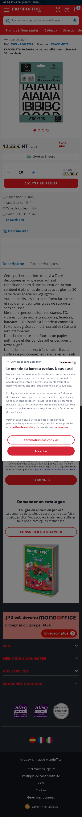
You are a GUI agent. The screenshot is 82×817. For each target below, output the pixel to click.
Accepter (41, 451)
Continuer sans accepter (26, 361)
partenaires (61, 427)
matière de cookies (21, 427)
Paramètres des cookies (41, 440)
